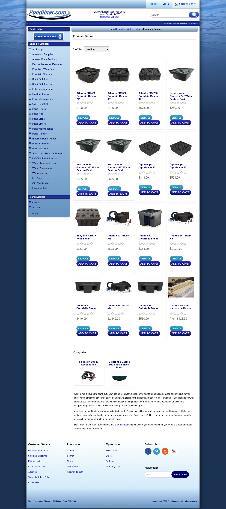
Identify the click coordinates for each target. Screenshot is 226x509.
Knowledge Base (75, 472)
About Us (32, 472)
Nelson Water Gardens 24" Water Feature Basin (181, 96)
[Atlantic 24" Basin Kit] (181, 217)
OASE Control (40, 103)
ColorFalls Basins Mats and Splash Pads (119, 364)
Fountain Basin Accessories (88, 363)
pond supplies (124, 425)
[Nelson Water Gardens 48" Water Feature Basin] (119, 146)
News (70, 461)
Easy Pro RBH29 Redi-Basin (86, 237)
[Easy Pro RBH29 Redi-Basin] (88, 217)
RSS (165, 451)
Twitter (156, 451)
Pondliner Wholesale (38, 450)
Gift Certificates (40, 183)
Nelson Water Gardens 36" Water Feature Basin (87, 167)
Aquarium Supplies (42, 54)
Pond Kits (37, 113)
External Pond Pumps (44, 138)
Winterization (39, 173)
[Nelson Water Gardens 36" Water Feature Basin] (88, 146)
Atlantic (36, 207)
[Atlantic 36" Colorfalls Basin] (150, 287)
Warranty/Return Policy (39, 477)
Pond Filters (39, 108)
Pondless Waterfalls (43, 69)
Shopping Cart (113, 466)
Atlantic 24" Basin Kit (180, 237)
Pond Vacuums (40, 148)
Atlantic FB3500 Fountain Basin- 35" (117, 96)
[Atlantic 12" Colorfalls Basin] (150, 217)
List (194, 49)
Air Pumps (38, 49)
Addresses (111, 461)
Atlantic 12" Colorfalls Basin (148, 237)
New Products (74, 466)
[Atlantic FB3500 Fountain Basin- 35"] (119, 75)
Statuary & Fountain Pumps (47, 153)
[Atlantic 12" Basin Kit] (119, 217)
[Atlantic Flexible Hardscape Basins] (181, 287)
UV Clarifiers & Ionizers (45, 158)
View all (35, 214)
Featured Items (40, 188)
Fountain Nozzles (42, 74)
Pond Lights (39, 118)
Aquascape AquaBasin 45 (178, 166)
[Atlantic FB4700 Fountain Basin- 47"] (150, 75)
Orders (109, 456)
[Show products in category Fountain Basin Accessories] (88, 375)
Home (111, 29)
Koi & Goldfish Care (43, 84)
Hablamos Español (109, 17)
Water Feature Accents (45, 163)
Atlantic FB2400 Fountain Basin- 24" (86, 96)
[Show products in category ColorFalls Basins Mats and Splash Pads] (119, 378)
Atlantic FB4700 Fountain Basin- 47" (148, 96)
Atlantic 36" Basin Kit (118, 307)
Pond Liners (39, 123)
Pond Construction (42, 99)
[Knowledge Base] (48, 36)
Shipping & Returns (37, 456)
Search (70, 456)
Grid (187, 49)
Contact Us (33, 482)
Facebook (148, 451)
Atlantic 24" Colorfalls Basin (86, 307)
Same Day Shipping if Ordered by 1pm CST (181, 23)
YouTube (173, 451)
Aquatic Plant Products (45, 59)
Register (153, 4)
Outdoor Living (40, 94)
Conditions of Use (36, 466)
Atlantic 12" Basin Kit (118, 237)
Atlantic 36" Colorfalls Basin (148, 307)
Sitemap (71, 450)
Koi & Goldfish (40, 79)
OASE (35, 202)
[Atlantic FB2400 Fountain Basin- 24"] (88, 75)
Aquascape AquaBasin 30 (147, 166)
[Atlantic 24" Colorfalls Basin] (88, 287)
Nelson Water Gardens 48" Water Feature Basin (119, 167)
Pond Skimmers (41, 143)
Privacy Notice (35, 461)
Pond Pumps (39, 133)
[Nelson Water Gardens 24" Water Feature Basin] (181, 75)
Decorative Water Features (47, 64)
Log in (166, 4)
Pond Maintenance (42, 128)
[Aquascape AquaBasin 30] (150, 146)
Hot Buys (37, 178)
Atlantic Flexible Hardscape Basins (181, 307)
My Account (111, 450)
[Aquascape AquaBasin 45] (181, 146)
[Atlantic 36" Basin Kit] (119, 287)
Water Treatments (42, 168)
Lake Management (42, 89)
